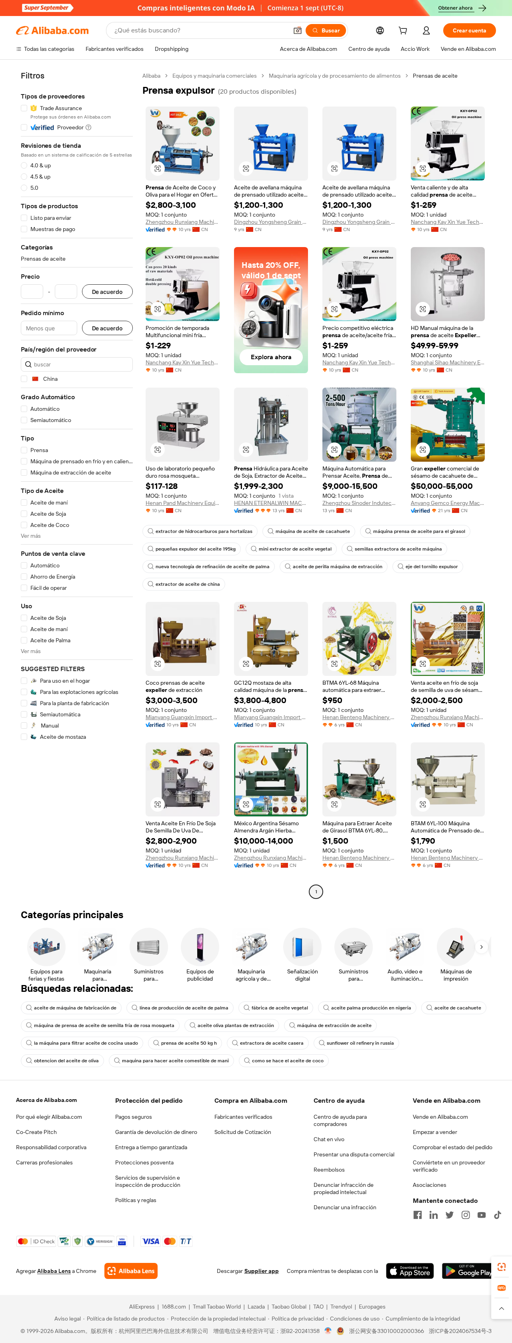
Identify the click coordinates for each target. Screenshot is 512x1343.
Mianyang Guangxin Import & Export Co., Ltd (183, 717)
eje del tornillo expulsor (432, 566)
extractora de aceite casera (272, 1043)
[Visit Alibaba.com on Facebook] (417, 1215)
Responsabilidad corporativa (51, 1147)
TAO (318, 1306)
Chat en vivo (329, 1139)
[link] (501, 1267)
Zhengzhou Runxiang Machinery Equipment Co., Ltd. (183, 222)
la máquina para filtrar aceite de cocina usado (86, 1043)
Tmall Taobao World (217, 1306)
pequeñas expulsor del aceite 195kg (196, 549)
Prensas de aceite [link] (435, 75)
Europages (372, 1306)
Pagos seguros (133, 1117)
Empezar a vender (435, 1132)
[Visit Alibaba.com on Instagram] (465, 1215)
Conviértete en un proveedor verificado (449, 1166)
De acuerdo (107, 291)
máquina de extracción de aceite (334, 1025)
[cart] (404, 31)
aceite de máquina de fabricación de (75, 1008)
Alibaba (151, 75)
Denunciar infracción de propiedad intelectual (344, 1188)
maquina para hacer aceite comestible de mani (175, 1061)
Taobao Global (289, 1306)
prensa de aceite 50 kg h (189, 1043)
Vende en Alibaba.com (440, 1117)
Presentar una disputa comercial (354, 1154)
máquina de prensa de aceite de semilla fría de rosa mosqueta (104, 1025)
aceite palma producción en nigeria (371, 1008)
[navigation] (77, 484)
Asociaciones (429, 1185)
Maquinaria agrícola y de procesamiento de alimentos (335, 75)
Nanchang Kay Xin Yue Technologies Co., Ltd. (448, 222)
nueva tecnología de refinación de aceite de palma (213, 566)
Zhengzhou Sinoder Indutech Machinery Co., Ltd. (359, 503)
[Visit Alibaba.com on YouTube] (481, 1215)
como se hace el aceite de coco (288, 1061)
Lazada (256, 1306)
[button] (297, 30)
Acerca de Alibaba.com (46, 1100)
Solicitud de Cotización (242, 1132)
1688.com (174, 1306)
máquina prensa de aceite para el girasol (419, 531)
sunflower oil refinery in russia (360, 1043)
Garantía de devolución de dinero (156, 1132)
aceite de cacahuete (457, 1008)
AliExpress (142, 1306)
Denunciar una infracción (345, 1207)
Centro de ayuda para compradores (340, 1120)
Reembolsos (329, 1169)
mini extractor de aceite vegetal (295, 549)
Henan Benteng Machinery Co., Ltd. (359, 717)
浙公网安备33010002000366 (386, 1331)
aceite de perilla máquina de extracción (337, 566)
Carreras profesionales (44, 1162)
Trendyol (341, 1306)
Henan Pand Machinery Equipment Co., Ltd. (183, 503)
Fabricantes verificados (243, 1117)
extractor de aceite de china (188, 584)
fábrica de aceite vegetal (280, 1008)
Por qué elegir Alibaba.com (49, 1117)
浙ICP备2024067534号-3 (460, 1331)
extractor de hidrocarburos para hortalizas (204, 531)
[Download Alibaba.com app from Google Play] (469, 1271)
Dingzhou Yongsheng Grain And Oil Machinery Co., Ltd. (271, 222)
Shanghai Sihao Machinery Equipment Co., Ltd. (448, 362)
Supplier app (261, 1271)
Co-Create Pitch (36, 1132)
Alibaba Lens (54, 1271)
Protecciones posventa (144, 1162)
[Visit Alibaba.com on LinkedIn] (433, 1215)
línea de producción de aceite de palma (184, 1008)
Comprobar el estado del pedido (452, 1147)
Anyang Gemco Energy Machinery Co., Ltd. (448, 503)
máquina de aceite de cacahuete (313, 531)
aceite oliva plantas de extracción (236, 1025)
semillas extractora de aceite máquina (398, 549)
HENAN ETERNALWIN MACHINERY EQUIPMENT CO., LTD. (271, 503)
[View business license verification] (328, 1331)
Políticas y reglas (135, 1200)
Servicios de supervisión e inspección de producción (147, 1181)
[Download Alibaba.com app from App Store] (410, 1271)
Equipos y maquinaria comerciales (214, 75)
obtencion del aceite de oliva (66, 1061)
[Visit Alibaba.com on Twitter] (449, 1215)
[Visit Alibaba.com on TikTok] (497, 1215)
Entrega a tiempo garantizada (151, 1147)
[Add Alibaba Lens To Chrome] (131, 1271)
